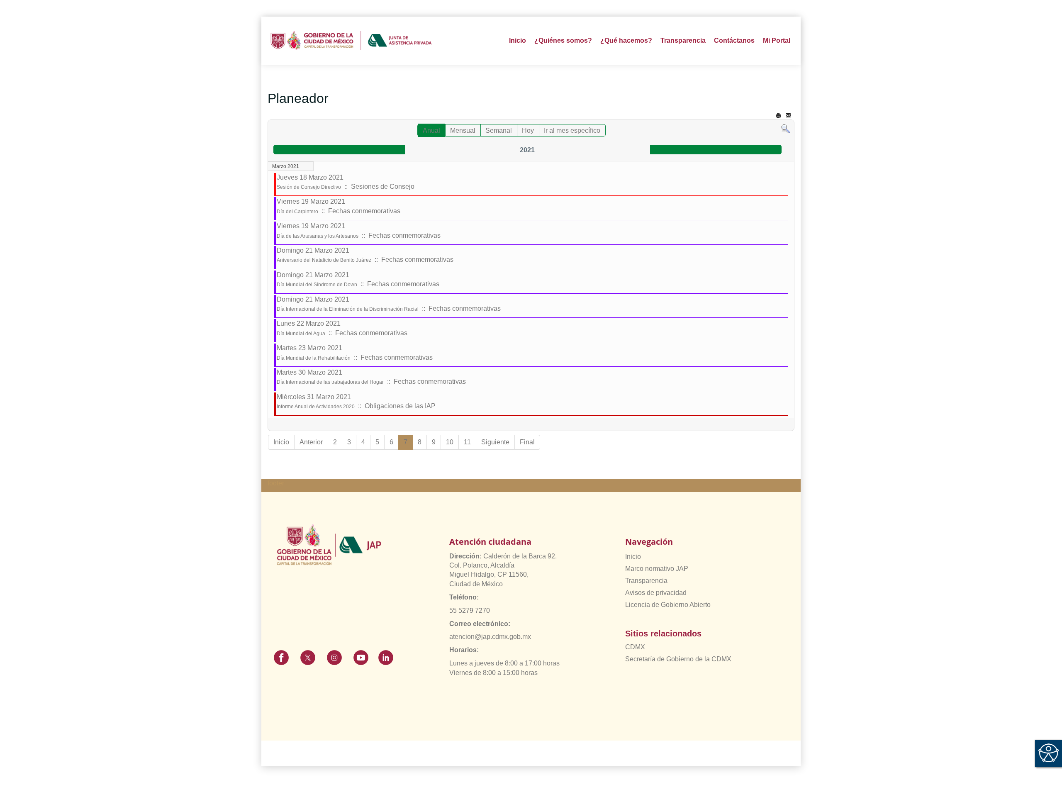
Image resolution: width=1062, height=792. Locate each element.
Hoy (528, 130)
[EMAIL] (788, 115)
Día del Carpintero (297, 211)
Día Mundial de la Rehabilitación (314, 358)
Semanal (498, 130)
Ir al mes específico (572, 130)
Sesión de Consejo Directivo (309, 187)
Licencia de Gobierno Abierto (668, 604)
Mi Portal (776, 40)
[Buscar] (785, 128)
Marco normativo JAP (656, 568)
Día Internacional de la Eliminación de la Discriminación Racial (348, 309)
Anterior (311, 442)
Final (527, 442)
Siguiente (495, 442)
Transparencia (646, 580)
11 (467, 442)
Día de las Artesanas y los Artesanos (317, 236)
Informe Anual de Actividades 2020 (316, 406)
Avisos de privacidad (656, 592)
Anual (431, 130)
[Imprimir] (778, 115)
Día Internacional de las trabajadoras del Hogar (330, 382)
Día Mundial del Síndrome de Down (317, 285)
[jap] (351, 40)
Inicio (517, 40)
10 (449, 442)
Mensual (462, 130)
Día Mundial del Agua (301, 333)
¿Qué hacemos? (626, 40)
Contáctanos (734, 40)
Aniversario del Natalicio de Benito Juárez (324, 260)
